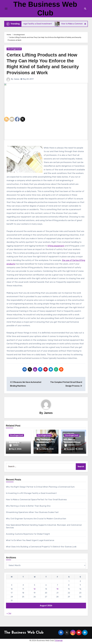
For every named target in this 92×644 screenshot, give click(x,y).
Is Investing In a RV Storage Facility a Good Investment (31, 493)
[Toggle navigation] (6, 8)
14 (57, 589)
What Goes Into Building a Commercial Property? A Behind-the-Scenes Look (41, 547)
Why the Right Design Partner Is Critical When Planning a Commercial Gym (40, 487)
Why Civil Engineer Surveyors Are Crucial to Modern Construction (36, 518)
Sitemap (59, 640)
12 (34, 589)
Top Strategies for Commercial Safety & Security (46, 442)
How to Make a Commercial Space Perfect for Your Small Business (36, 499)
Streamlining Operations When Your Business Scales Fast (32, 512)
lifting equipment (56, 246)
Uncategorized (14, 49)
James (16, 79)
